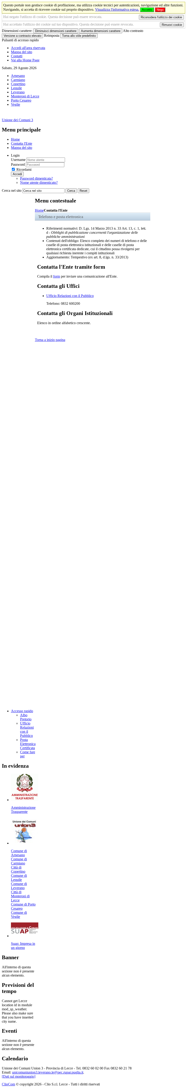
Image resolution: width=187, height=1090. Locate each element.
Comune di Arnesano (19, 853)
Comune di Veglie (19, 915)
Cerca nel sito (11, 190)
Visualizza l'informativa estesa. (117, 9)
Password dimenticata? (36, 178)
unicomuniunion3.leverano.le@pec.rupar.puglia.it (47, 1072)
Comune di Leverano (19, 886)
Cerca (71, 190)
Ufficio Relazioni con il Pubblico (70, 296)
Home (39, 210)
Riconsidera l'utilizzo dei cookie (161, 17)
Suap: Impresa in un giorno (23, 946)
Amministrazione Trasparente (23, 810)
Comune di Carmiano (19, 861)
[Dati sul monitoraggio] (18, 1076)
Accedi (17, 174)
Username (18, 160)
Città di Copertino (18, 869)
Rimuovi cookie (172, 24)
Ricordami (23, 169)
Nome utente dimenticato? (39, 182)
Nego (160, 9)
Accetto (147, 9)
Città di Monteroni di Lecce (20, 896)
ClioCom (8, 1084)
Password (18, 164)
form (56, 276)
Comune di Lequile (19, 878)
